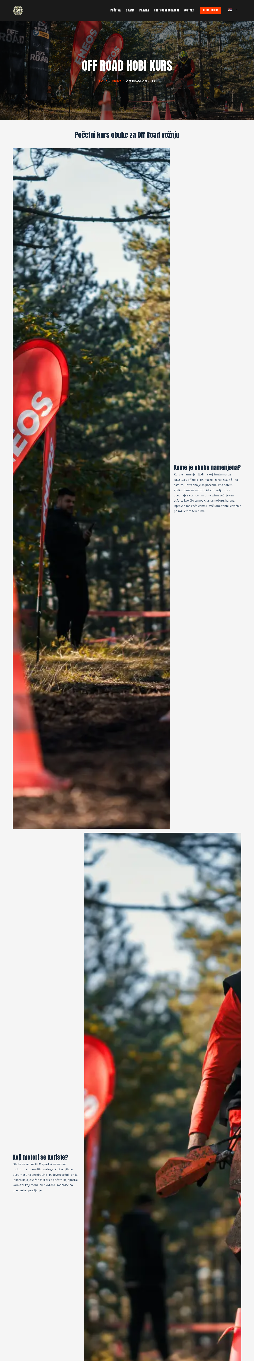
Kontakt (189, 10)
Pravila (144, 10)
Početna (115, 10)
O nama (130, 10)
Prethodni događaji (166, 10)
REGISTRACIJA (210, 10)
